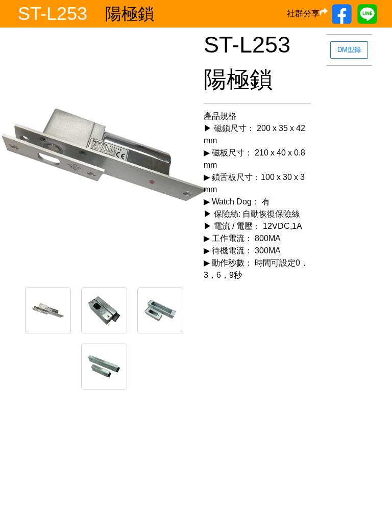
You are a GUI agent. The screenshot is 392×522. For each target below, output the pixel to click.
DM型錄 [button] (349, 50)
